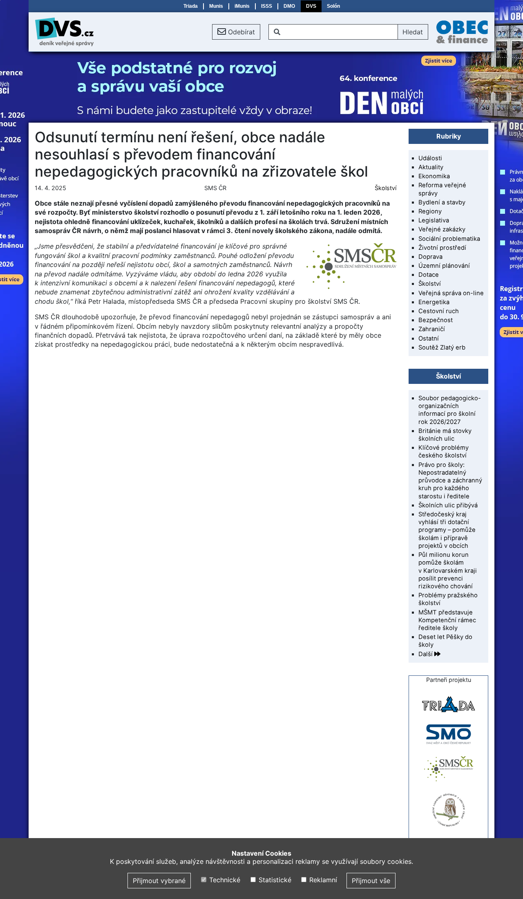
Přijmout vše (371, 881)
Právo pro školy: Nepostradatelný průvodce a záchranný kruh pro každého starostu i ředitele (450, 480)
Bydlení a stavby (441, 202)
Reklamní (322, 880)
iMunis (242, 6)
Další (426, 654)
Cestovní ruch (438, 311)
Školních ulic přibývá (448, 505)
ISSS (266, 6)
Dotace (428, 274)
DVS (311, 6)
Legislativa (433, 220)
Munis (216, 6)
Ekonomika (434, 176)
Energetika (433, 302)
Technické (223, 880)
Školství (385, 187)
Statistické (274, 880)
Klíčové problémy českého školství (443, 451)
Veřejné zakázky (441, 229)
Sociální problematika (449, 238)
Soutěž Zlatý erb (441, 347)
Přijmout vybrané (159, 881)
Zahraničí (431, 329)
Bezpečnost (435, 320)
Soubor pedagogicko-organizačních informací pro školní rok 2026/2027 (449, 410)
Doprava (430, 256)
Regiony (430, 211)
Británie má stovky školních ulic (445, 434)
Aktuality (430, 167)
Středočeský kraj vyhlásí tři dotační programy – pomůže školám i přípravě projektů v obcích (447, 530)
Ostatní (428, 338)
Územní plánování (444, 265)
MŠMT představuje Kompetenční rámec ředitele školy (447, 620)
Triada (190, 6)
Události (430, 158)
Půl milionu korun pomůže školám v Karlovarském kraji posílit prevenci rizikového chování (447, 570)
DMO (289, 6)
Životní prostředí (442, 247)
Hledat (412, 32)
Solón (333, 6)
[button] (236, 32)
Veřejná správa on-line (451, 293)
